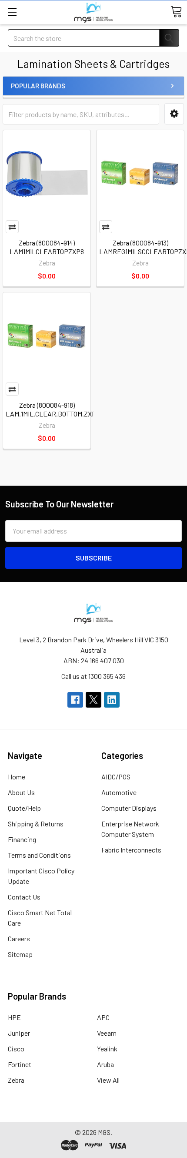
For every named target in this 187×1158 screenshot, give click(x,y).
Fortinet (19, 1064)
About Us (21, 792)
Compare (12, 226)
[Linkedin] (112, 700)
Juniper (19, 1033)
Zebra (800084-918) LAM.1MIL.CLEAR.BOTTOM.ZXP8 (53, 409)
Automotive (119, 792)
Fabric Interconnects (131, 850)
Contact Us (24, 897)
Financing (22, 839)
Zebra (16, 1080)
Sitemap (20, 954)
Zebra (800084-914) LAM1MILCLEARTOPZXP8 (47, 246)
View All (108, 1080)
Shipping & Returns (35, 823)
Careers (19, 938)
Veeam (107, 1033)
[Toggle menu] (12, 12)
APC (103, 1017)
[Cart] (176, 11)
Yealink (107, 1048)
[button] (174, 113)
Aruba (105, 1064)
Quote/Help (24, 808)
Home (16, 776)
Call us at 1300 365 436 (93, 676)
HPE (14, 1017)
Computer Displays (129, 808)
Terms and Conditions (39, 855)
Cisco (16, 1048)
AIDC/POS (115, 776)
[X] (93, 700)
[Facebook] (75, 700)
